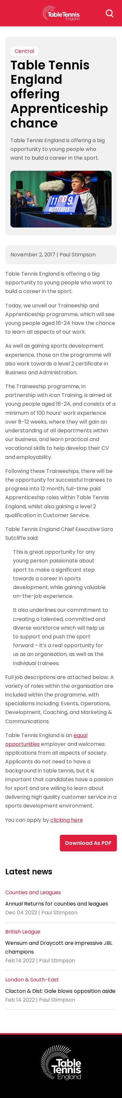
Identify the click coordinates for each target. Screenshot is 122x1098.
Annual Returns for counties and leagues (56, 903)
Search (109, 13)
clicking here (66, 820)
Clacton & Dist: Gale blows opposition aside (60, 991)
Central (24, 51)
